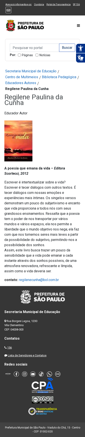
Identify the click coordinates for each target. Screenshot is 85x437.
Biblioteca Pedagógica (59, 77)
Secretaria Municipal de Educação (30, 71)
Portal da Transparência (58, 4)
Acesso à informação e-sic (18, 4)
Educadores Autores (20, 83)
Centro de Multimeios (21, 77)
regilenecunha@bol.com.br (39, 280)
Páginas (27, 55)
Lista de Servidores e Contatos (27, 355)
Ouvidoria (39, 4)
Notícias (44, 55)
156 (9, 347)
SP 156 (76, 4)
